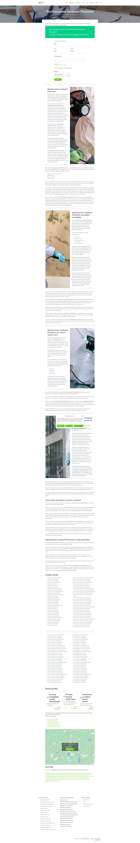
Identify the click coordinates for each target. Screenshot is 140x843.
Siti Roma (92, 838)
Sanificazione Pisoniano (84, 777)
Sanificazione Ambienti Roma (45, 825)
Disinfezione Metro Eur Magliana (66, 818)
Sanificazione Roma (43, 812)
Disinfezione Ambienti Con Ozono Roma (47, 802)
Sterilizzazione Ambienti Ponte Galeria (53, 726)
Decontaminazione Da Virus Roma (46, 806)
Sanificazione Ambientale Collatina (66, 809)
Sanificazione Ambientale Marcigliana (67, 816)
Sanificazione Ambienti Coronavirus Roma (47, 823)
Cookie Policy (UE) (86, 806)
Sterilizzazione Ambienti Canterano (66, 805)
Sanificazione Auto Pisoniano (62, 779)
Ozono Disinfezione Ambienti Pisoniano (58, 777)
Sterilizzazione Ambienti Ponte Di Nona (54, 725)
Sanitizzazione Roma (44, 816)
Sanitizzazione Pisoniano (73, 777)
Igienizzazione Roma (44, 808)
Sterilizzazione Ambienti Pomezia (53, 723)
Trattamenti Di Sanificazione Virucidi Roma (47, 829)
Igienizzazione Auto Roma (44, 810)
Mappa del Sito (86, 799)
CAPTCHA (56, 71)
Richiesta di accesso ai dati (88, 804)
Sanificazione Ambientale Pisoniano (53, 776)
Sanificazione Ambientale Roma (46, 827)
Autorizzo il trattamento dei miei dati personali (63, 68)
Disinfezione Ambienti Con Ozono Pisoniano (71, 776)
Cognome (72, 48)
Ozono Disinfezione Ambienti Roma (46, 804)
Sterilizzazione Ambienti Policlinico (53, 722)
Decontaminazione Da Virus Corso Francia (67, 811)
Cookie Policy (70, 746)
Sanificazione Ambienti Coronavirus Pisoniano (64, 774)
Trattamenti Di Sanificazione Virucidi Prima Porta (69, 814)
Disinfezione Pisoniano (50, 773)
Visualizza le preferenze (78, 425)
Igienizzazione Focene (64, 799)
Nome (55, 48)
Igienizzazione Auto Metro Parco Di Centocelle (68, 803)
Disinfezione (48, 770)
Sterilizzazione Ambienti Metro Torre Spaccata (68, 813)
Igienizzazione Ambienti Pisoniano (63, 773)
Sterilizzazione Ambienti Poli (52, 720)
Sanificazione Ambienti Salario (65, 807)
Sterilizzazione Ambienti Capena (66, 826)
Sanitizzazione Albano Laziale (65, 824)
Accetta (60, 425)
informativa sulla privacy (62, 64)
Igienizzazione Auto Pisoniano (76, 779)
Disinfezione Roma (41, 3)
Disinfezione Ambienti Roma (45, 799)
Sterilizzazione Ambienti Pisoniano (78, 773)
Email (55, 51)
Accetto (70, 749)
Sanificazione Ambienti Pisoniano (82, 774)
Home (64, 14)
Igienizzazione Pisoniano (50, 779)
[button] (82, 416)
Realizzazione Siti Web (86, 838)
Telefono (72, 51)
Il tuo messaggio (57, 56)
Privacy (84, 802)
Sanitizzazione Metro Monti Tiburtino (66, 820)
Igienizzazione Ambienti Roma (45, 818)
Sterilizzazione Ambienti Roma (52, 719)
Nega (69, 425)
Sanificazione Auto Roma (44, 814)
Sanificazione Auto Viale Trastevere (66, 822)
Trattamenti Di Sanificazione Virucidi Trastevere (68, 801)
